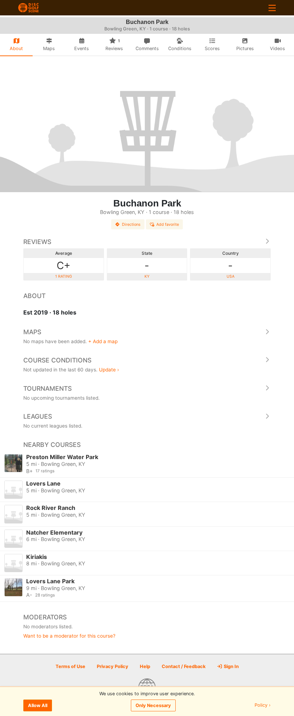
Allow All (37, 705)
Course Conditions (57, 360)
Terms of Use (70, 666)
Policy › (263, 705)
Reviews (37, 241)
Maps (32, 332)
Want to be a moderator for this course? (69, 636)
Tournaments (47, 388)
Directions (131, 224)
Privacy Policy (112, 666)
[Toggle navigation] (272, 7)
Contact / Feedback (183, 666)
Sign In (231, 666)
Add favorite (167, 224)
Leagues (37, 416)
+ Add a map (103, 341)
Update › (109, 369)
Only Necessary (153, 705)
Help (145, 666)
